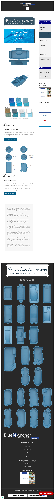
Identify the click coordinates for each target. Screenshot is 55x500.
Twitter (45, 106)
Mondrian (43, 54)
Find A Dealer (27, 466)
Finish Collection (11, 130)
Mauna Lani (43, 40)
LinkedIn (45, 124)
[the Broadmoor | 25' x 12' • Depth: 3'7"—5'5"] (7, 397)
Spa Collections (44, 72)
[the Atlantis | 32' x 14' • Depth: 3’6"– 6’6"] (7, 418)
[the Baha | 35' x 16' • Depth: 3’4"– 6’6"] (34, 418)
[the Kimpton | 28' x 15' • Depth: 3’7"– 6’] (21, 418)
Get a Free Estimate (46, 493)
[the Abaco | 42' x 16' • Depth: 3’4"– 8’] (34, 314)
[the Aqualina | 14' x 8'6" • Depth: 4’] (38, 355)
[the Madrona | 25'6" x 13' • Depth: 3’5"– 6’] (34, 397)
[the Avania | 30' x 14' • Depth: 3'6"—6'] (10, 359)
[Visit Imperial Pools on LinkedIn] (27, 280)
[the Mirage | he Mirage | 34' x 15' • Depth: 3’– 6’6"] (21, 314)
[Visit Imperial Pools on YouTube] (30, 280)
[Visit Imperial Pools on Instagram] (24, 280)
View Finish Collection (10, 139)
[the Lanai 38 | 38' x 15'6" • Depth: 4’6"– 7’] (7, 334)
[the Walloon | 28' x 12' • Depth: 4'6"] (47, 293)
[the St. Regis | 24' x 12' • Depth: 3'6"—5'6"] (38, 376)
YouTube (45, 120)
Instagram (45, 115)
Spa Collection (10, 181)
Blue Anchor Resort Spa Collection (27, 461)
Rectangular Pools (43, 28)
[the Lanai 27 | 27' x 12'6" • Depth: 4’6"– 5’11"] (47, 314)
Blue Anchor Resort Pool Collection (27, 460)
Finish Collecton (27, 463)
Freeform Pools (44, 59)
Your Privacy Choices (35, 495)
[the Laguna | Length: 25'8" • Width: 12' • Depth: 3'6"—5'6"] (34, 293)
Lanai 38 (10, 125)
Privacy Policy (38, 490)
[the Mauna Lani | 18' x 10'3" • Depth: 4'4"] (19, 56)
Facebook (45, 110)
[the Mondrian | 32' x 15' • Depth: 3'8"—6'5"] (25, 355)
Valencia (42, 45)
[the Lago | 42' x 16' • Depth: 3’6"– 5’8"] (47, 397)
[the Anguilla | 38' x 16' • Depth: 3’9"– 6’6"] (47, 418)
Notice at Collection (18, 495)
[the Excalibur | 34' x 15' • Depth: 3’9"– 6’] (7, 314)
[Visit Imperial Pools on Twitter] (33, 280)
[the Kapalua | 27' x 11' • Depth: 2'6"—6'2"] (21, 293)
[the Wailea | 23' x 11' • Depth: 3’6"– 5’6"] (25, 376)
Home (27, 458)
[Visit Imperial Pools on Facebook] (21, 280)
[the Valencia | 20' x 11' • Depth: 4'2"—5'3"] (34, 334)
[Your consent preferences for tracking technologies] (2, 497)
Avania (42, 50)
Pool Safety (27, 465)
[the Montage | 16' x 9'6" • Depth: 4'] (7, 293)
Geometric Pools (44, 34)
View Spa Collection (10, 193)
